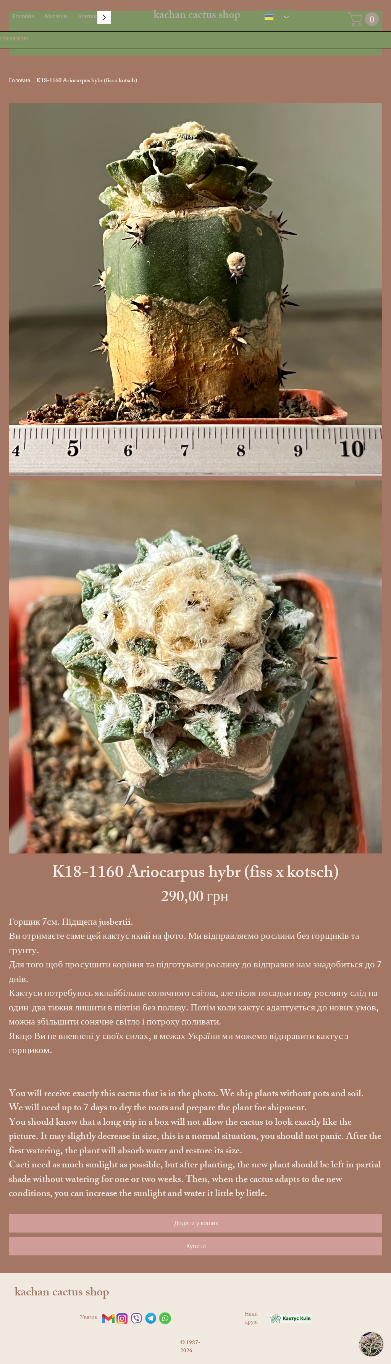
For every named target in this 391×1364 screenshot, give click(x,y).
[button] (365, 19)
